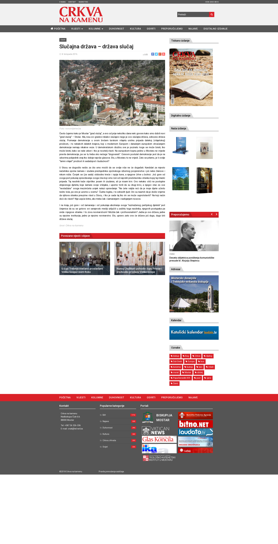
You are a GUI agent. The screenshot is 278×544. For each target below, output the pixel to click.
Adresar (176, 269)
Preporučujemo (172, 28)
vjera (209, 378)
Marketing (83, 2)
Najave (193, 28)
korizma (177, 367)
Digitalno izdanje (216, 28)
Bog (187, 356)
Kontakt (72, 2)
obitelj (200, 372)
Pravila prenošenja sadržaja (111, 471)
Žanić (175, 383)
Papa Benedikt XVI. (181, 378)
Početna (59, 28)
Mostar (188, 372)
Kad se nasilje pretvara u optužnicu (187, 257)
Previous (212, 214)
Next (216, 214)
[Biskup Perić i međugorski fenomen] (204, 180)
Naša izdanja (178, 128)
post (198, 378)
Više (194, 239)
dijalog (209, 356)
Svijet (105, 447)
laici (200, 367)
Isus (202, 361)
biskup (176, 356)
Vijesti (75, 28)
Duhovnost (116, 28)
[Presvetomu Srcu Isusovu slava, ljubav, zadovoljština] (204, 148)
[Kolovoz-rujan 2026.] (191, 77)
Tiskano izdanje (180, 40)
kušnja (190, 367)
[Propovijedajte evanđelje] (180, 146)
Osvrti (151, 28)
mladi (210, 367)
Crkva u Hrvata (109, 440)
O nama (62, 2)
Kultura (135, 28)
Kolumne (95, 28)
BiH (63, 245)
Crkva (197, 356)
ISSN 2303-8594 (212, 2)
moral (176, 372)
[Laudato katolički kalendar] (194, 339)
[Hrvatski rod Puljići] (180, 178)
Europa (191, 361)
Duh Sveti (177, 361)
